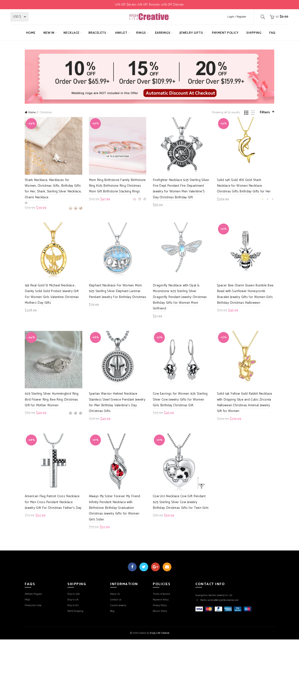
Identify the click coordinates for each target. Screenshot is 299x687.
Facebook (132, 567)
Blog (112, 611)
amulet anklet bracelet (166, 46)
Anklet (121, 33)
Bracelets (97, 33)
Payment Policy (225, 33)
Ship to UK (73, 600)
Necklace (71, 33)
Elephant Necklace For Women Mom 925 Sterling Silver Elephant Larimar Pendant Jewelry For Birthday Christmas (117, 291)
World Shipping (75, 611)
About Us (115, 594)
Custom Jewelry (118, 605)
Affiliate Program (33, 594)
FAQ (272, 33)
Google (155, 567)
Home (30, 33)
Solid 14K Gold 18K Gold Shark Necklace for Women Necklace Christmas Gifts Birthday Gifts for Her (244, 185)
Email (167, 567)
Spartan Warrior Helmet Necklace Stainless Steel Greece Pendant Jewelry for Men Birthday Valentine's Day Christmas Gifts (117, 402)
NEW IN (49, 33)
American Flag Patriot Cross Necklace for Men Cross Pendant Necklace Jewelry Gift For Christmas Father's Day (53, 502)
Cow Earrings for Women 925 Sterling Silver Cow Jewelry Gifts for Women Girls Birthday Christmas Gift (180, 399)
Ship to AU (73, 605)
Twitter (143, 567)
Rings (141, 33)
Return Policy (160, 611)
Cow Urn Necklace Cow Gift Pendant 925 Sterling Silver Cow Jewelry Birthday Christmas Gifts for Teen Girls (181, 502)
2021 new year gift (131, 46)
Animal (193, 46)
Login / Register (236, 16)
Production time (33, 605)
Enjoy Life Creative (159, 633)
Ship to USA (73, 594)
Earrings (163, 33)
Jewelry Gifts (191, 33)
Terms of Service (161, 594)
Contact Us (115, 600)
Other (207, 46)
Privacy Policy (160, 605)
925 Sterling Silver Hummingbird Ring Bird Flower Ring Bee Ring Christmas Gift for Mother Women (52, 399)
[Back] (110, 46)
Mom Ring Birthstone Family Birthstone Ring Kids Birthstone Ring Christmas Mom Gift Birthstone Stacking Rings (117, 185)
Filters (265, 112)
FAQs (27, 600)
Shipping (253, 33)
